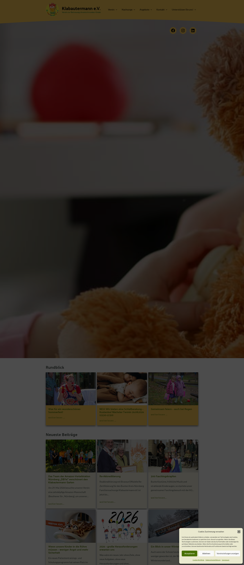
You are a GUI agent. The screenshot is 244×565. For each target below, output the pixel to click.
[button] (239, 531)
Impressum (225, 560)
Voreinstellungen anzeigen (228, 553)
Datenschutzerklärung (212, 560)
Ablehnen (206, 553)
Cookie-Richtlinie (198, 560)
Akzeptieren (189, 553)
